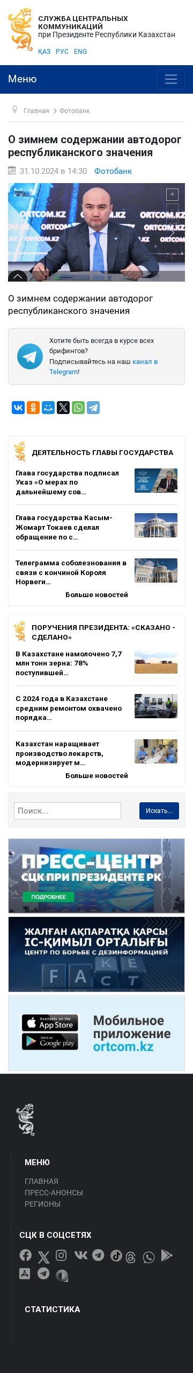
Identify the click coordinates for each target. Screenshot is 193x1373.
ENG (80, 51)
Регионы (43, 1204)
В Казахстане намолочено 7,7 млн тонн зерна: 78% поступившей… (69, 663)
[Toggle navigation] (171, 79)
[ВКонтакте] (18, 407)
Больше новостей (96, 594)
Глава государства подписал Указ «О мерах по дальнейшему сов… (67, 482)
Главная (41, 1181)
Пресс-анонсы (54, 1192)
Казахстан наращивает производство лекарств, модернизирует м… (59, 753)
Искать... (159, 811)
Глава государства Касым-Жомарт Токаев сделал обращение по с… (64, 527)
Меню (22, 79)
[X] (63, 407)
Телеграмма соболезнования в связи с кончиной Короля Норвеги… (71, 572)
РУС (62, 51)
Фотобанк (113, 171)
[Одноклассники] (33, 407)
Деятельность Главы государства (102, 452)
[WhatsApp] (78, 407)
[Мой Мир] (48, 407)
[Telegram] (93, 407)
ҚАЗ (44, 51)
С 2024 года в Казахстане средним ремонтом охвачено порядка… (69, 707)
